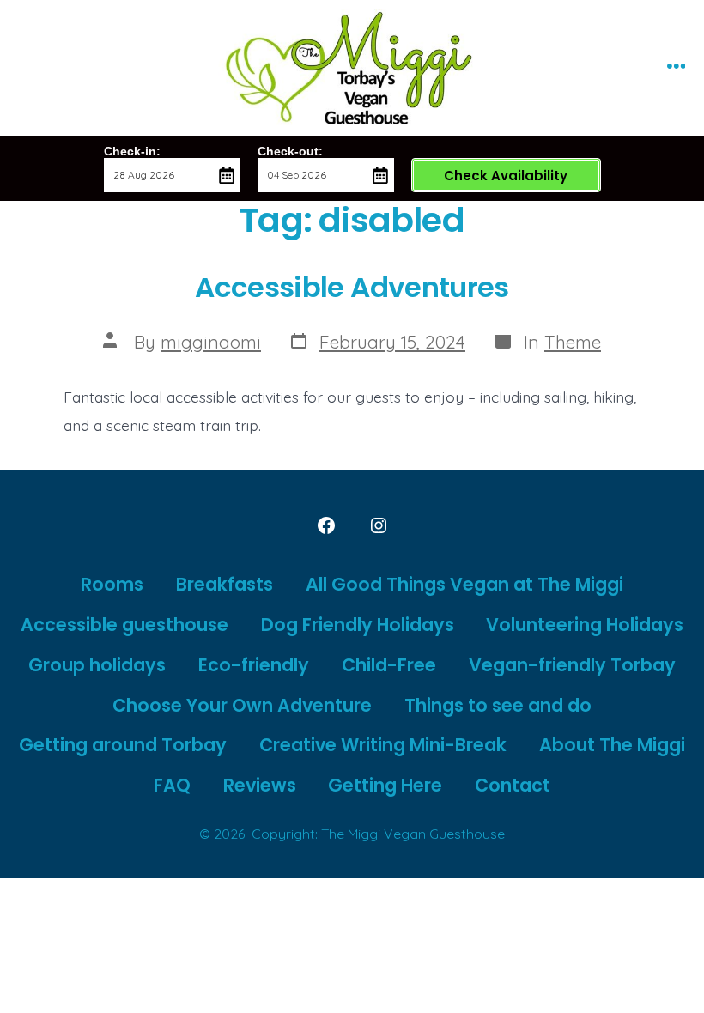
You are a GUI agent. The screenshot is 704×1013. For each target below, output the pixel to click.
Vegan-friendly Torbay (572, 664)
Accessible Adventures (351, 287)
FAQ (172, 785)
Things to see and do (498, 705)
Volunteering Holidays (584, 624)
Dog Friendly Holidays (357, 624)
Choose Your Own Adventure (242, 705)
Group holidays (97, 664)
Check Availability (505, 176)
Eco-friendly (253, 664)
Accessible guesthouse (124, 624)
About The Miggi (612, 744)
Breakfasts (224, 584)
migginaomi (211, 342)
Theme (572, 342)
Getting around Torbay (123, 744)
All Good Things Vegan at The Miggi (464, 584)
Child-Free (389, 664)
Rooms (112, 584)
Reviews (259, 785)
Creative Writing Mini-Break (383, 744)
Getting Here (385, 785)
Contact (512, 785)
